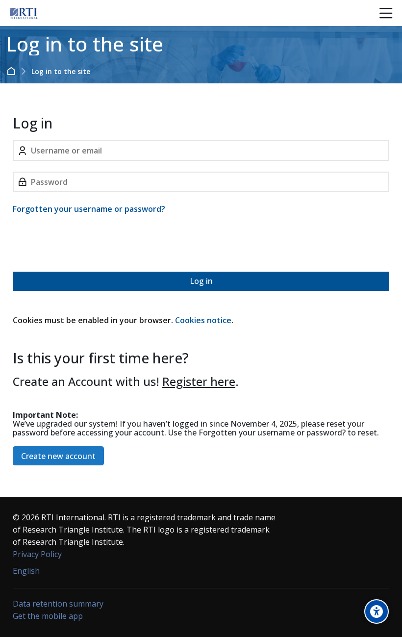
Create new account (58, 456)
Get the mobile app (48, 616)
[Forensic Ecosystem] (23, 13)
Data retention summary (58, 603)
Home (13, 71)
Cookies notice (203, 320)
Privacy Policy (37, 554)
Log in (201, 281)
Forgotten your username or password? (89, 209)
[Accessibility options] (376, 611)
